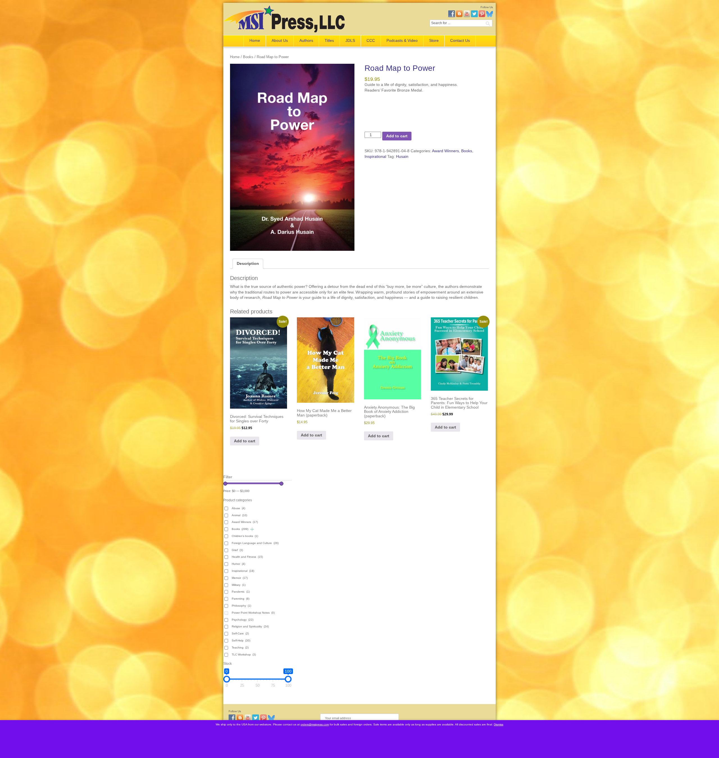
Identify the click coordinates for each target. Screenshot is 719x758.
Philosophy (241, 605)
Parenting (240, 598)
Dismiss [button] (498, 724)
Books (248, 57)
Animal (239, 515)
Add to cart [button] (244, 441)
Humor (238, 563)
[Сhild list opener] (252, 529)
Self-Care (240, 633)
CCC (371, 40)
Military (238, 584)
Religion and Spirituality (250, 626)
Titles (329, 40)
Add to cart (397, 136)
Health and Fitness (247, 556)
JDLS (350, 40)
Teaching (240, 647)
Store (434, 40)
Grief (237, 550)
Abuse (238, 508)
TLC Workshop (244, 654)
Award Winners (445, 151)
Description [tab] (248, 263)
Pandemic (241, 591)
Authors (306, 40)
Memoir (240, 577)
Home (254, 40)
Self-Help (241, 640)
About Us (280, 40)
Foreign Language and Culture (255, 543)
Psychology (242, 619)
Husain (402, 156)
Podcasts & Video (402, 40)
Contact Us (460, 40)
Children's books (245, 536)
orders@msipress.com (315, 724)
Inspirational (375, 156)
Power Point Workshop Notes (253, 612)
